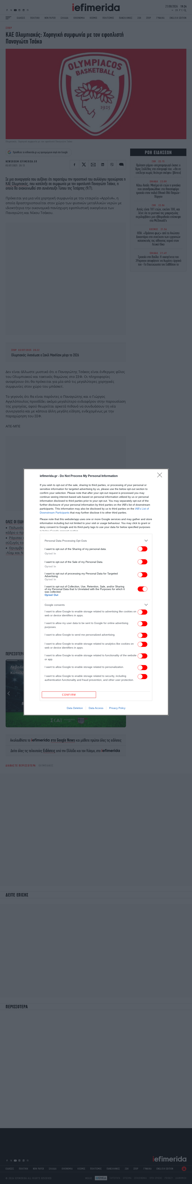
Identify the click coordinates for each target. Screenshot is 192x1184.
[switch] (142, 548)
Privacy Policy (117, 707)
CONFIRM (69, 694)
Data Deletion (75, 707)
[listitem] (96, 541)
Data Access (96, 707)
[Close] (160, 476)
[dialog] (96, 592)
